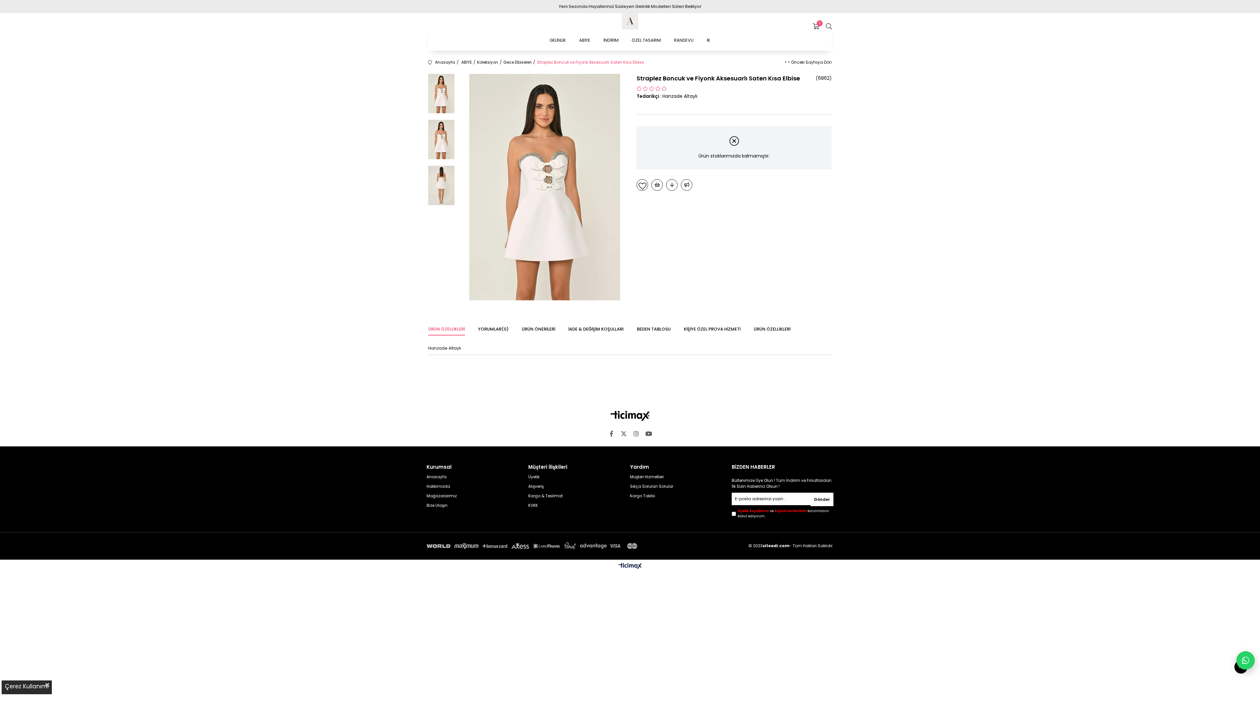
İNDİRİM (611, 40)
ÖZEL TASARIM (646, 40)
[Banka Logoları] (533, 546)
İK (708, 40)
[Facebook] (611, 433)
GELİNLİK (558, 40)
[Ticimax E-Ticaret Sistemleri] (630, 566)
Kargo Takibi (642, 496)
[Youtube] (648, 433)
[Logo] (630, 416)
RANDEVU (684, 40)
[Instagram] (636, 433)
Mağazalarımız (442, 496)
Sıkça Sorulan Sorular (651, 486)
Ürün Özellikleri (446, 329)
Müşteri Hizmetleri (647, 477)
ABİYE (584, 40)
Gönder (822, 499)
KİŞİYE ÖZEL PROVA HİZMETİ (712, 329)
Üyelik (533, 477)
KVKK (533, 505)
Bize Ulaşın (437, 505)
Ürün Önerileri (538, 329)
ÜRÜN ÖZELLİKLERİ (772, 329)
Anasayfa (437, 477)
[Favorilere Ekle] (642, 185)
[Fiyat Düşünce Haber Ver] (672, 185)
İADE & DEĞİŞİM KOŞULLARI (596, 329)
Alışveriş (536, 486)
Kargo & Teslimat (545, 496)
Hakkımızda (438, 486)
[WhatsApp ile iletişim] (1245, 660)
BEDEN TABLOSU (654, 329)
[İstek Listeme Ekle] (657, 185)
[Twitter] (624, 433)
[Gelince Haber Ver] (686, 185)
